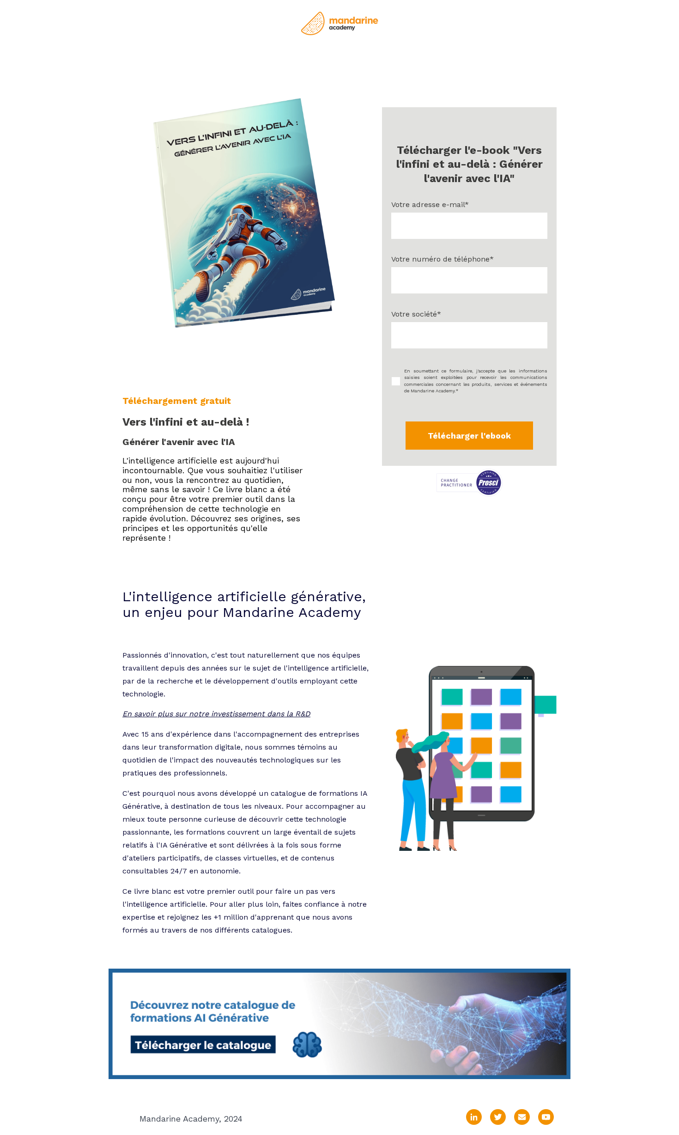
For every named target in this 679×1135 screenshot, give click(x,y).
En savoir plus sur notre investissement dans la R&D (216, 713)
